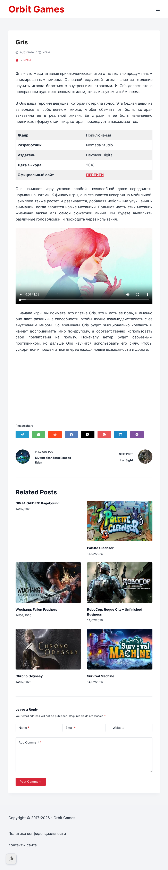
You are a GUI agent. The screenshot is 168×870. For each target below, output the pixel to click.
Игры (46, 52)
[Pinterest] (104, 434)
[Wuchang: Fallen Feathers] (48, 582)
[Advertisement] (84, 382)
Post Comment (31, 782)
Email (71, 728)
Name (24, 728)
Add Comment (30, 742)
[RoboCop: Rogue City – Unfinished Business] (119, 582)
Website (118, 728)
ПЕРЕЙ (92, 175)
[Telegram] (22, 434)
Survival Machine (100, 676)
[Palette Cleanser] (119, 521)
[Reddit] (55, 434)
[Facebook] (71, 434)
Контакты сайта (22, 845)
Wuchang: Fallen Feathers (36, 609)
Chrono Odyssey (29, 676)
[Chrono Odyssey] (48, 649)
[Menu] (158, 9)
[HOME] (17, 60)
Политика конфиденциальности (37, 833)
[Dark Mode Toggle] (11, 859)
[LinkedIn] (120, 434)
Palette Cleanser (100, 548)
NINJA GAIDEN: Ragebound (37, 503)
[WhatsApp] (38, 434)
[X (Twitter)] (87, 434)
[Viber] (137, 434)
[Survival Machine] (119, 649)
